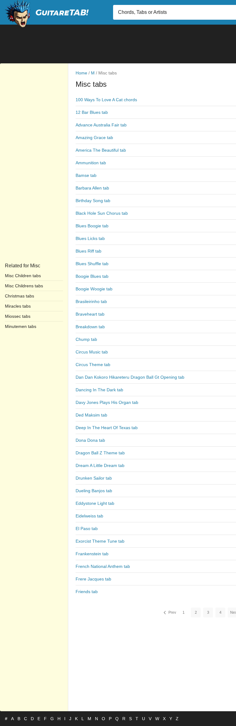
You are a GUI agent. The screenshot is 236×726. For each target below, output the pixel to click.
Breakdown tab (90, 326)
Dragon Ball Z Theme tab (100, 452)
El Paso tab (87, 528)
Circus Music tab (92, 351)
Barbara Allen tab (92, 187)
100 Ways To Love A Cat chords (106, 99)
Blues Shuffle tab (92, 263)
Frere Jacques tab (93, 578)
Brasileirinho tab (91, 301)
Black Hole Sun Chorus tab (102, 213)
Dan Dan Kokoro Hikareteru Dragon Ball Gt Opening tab (130, 377)
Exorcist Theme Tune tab (100, 541)
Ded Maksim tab (91, 415)
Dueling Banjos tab (94, 490)
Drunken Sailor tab (94, 478)
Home (81, 72)
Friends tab (87, 591)
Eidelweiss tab (89, 515)
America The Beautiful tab (101, 150)
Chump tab (86, 339)
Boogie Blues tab (92, 276)
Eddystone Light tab (95, 503)
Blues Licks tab (90, 238)
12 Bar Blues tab (92, 112)
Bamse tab (86, 175)
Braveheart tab (90, 314)
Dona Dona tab (90, 440)
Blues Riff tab (88, 251)
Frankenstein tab (92, 553)
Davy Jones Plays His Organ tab (107, 402)
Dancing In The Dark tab (99, 389)
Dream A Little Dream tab (100, 465)
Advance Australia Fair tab (101, 124)
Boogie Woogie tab (94, 288)
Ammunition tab (91, 162)
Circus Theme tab (93, 364)
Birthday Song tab (93, 200)
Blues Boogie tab (92, 225)
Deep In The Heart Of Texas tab (107, 427)
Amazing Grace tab (94, 137)
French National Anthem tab (103, 566)
